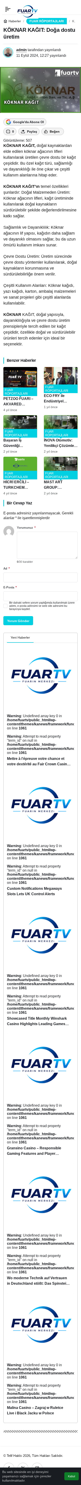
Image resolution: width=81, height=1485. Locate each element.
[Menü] (7, 9)
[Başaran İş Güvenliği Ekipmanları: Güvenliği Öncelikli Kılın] (20, 434)
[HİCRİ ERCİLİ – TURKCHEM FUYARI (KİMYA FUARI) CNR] (20, 476)
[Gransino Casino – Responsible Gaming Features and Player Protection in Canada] (40, 1097)
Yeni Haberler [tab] (20, 637)
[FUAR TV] (27, 9)
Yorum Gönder (18, 621)
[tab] (37, 638)
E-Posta (10, 587)
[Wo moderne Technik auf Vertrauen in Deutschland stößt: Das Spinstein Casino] (40, 1226)
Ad (6, 568)
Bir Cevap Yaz (19, 503)
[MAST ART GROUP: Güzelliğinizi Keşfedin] (61, 476)
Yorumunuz (26, 527)
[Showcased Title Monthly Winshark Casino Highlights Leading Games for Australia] (40, 967)
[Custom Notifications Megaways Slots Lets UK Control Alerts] (40, 837)
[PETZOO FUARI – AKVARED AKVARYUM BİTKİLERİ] (20, 389)
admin (21, 50)
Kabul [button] (71, 1476)
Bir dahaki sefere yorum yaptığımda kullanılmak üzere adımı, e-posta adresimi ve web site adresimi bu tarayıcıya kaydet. (42, 606)
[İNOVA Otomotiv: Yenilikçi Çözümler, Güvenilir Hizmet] (61, 434)
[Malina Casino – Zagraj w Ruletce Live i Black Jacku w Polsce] (40, 1356)
